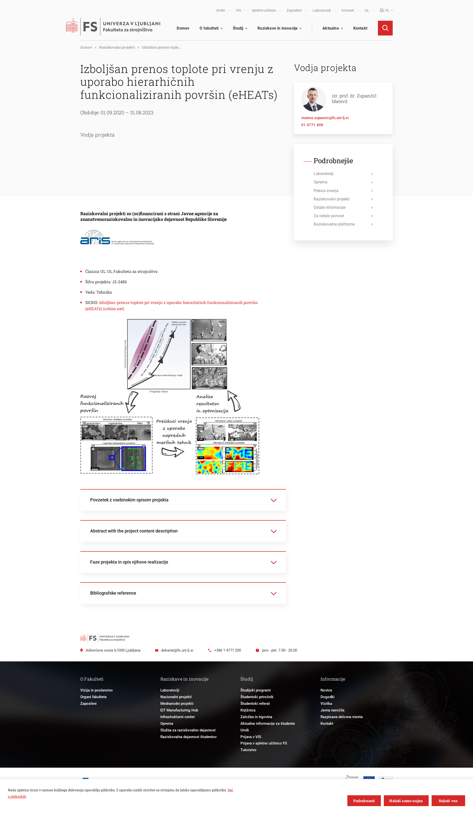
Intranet (347, 10)
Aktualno (330, 28)
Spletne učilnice (264, 10)
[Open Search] (385, 28)
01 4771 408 (312, 125)
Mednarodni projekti (176, 703)
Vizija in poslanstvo (96, 690)
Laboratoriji (322, 10)
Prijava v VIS (250, 737)
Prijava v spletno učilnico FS (263, 743)
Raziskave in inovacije (277, 28)
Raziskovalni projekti (117, 47)
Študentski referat (255, 703)
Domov (183, 28)
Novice (326, 690)
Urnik (244, 730)
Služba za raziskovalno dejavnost (188, 730)
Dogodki (328, 697)
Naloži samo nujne (406, 800)
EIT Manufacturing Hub (179, 710)
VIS (238, 10)
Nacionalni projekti (176, 697)
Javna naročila (332, 710)
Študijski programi (255, 690)
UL (367, 10)
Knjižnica (247, 710)
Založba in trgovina (256, 717)
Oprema (166, 723)
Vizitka (326, 703)
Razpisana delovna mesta (342, 717)
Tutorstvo (248, 750)
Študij (238, 28)
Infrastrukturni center (177, 717)
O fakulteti (209, 28)
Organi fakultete (93, 697)
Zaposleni (294, 10)
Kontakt (360, 28)
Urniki (220, 10)
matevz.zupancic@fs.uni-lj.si (325, 118)
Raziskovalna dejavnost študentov (188, 737)
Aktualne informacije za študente (267, 723)
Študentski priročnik (256, 697)
